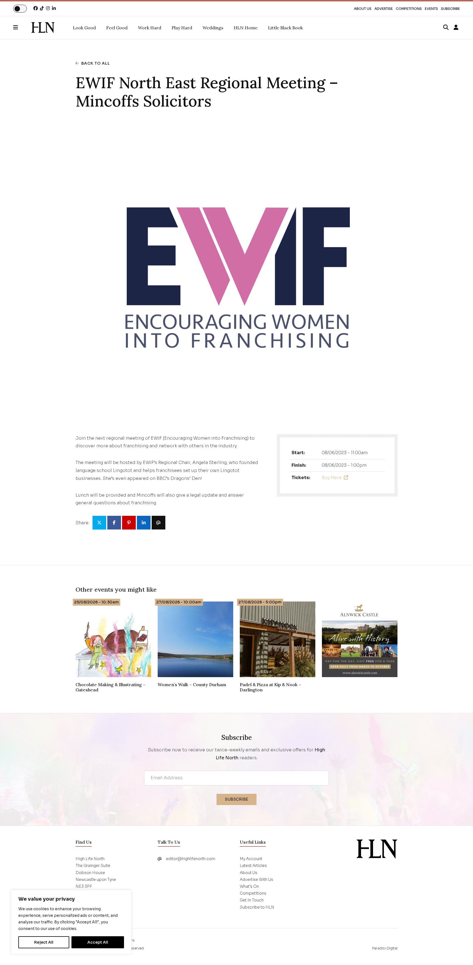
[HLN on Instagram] (48, 8)
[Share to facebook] (114, 522)
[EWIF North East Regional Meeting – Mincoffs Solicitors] (42, 28)
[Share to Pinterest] (129, 522)
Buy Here (332, 477)
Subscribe (450, 9)
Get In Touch (252, 900)
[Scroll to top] (460, 952)
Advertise (383, 9)
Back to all (95, 63)
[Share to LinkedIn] (144, 522)
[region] (71, 922)
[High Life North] (376, 848)
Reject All (43, 942)
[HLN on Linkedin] (54, 8)
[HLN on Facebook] (35, 8)
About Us (362, 9)
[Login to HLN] (456, 27)
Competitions (409, 9)
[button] (22, 28)
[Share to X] (99, 522)
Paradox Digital (384, 948)
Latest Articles (253, 865)
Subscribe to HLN (257, 907)
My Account (251, 858)
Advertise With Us (256, 879)
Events (431, 9)
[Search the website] (446, 27)
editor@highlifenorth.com (190, 858)
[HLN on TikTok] (42, 8)
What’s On (249, 886)
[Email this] (158, 522)
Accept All (97, 942)
